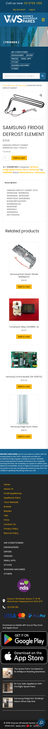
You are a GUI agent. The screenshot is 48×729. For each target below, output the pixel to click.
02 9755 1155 (33, 3)
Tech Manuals (11, 502)
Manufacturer (26, 172)
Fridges (14, 58)
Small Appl (26, 58)
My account (19, 9)
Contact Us (10, 524)
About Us (8, 488)
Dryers (29, 55)
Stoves (14, 62)
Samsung (21, 85)
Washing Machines (20, 65)
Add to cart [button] (24, 286)
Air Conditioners (19, 52)
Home (5, 85)
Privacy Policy (11, 528)
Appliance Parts (12, 497)
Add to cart (19, 157)
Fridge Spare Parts (12, 169)
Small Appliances (13, 493)
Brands (13, 85)
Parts (25, 169)
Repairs (8, 511)
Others (14, 68)
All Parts (34, 167)
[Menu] (43, 20)
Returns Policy (11, 533)
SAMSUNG (8, 172)
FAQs (6, 519)
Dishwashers (17, 55)
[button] (41, 95)
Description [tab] (11, 182)
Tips (6, 515)
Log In (32, 9)
